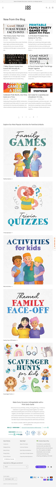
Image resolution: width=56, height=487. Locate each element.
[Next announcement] (53, 1)
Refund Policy (6, 450)
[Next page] (37, 116)
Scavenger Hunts (8, 394)
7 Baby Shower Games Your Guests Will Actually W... (13, 67)
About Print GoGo (24, 444)
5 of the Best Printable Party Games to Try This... (38, 37)
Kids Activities (7, 286)
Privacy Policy (6, 453)
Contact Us (5, 444)
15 (33, 117)
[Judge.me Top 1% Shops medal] (45, 433)
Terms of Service (7, 456)
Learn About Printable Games (26, 453)
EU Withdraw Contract (9, 459)
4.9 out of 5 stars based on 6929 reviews (31, 427)
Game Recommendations (25, 450)
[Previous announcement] (2, 1)
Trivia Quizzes (7, 232)
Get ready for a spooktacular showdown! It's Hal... (38, 96)
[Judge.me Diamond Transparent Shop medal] (27, 433)
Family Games (7, 179)
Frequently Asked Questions (26, 456)
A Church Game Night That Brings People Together (40, 67)
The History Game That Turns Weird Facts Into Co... (13, 37)
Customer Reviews (24, 447)
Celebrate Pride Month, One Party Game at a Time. (15, 96)
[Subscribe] (26, 466)
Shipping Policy (6, 447)
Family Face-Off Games (9, 340)
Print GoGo (8, 483)
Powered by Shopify (13, 483)
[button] (2, 7)
